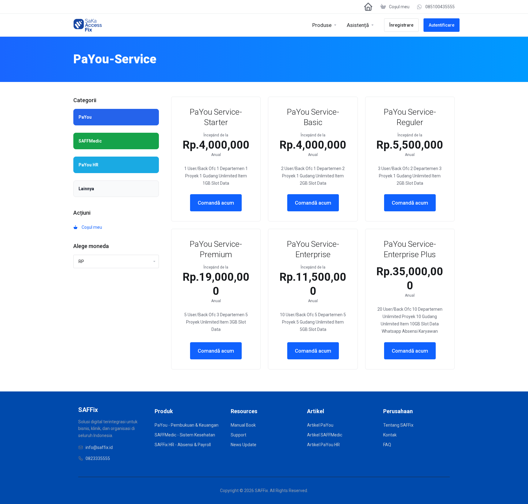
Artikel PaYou (320, 425)
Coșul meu (91, 227)
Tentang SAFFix (398, 425)
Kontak (390, 434)
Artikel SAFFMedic (324, 434)
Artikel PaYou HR (323, 444)
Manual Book (243, 425)
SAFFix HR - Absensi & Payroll (183, 444)
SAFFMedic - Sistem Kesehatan (185, 434)
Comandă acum (216, 203)
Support (238, 434)
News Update (243, 444)
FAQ (387, 444)
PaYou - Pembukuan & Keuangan (186, 425)
